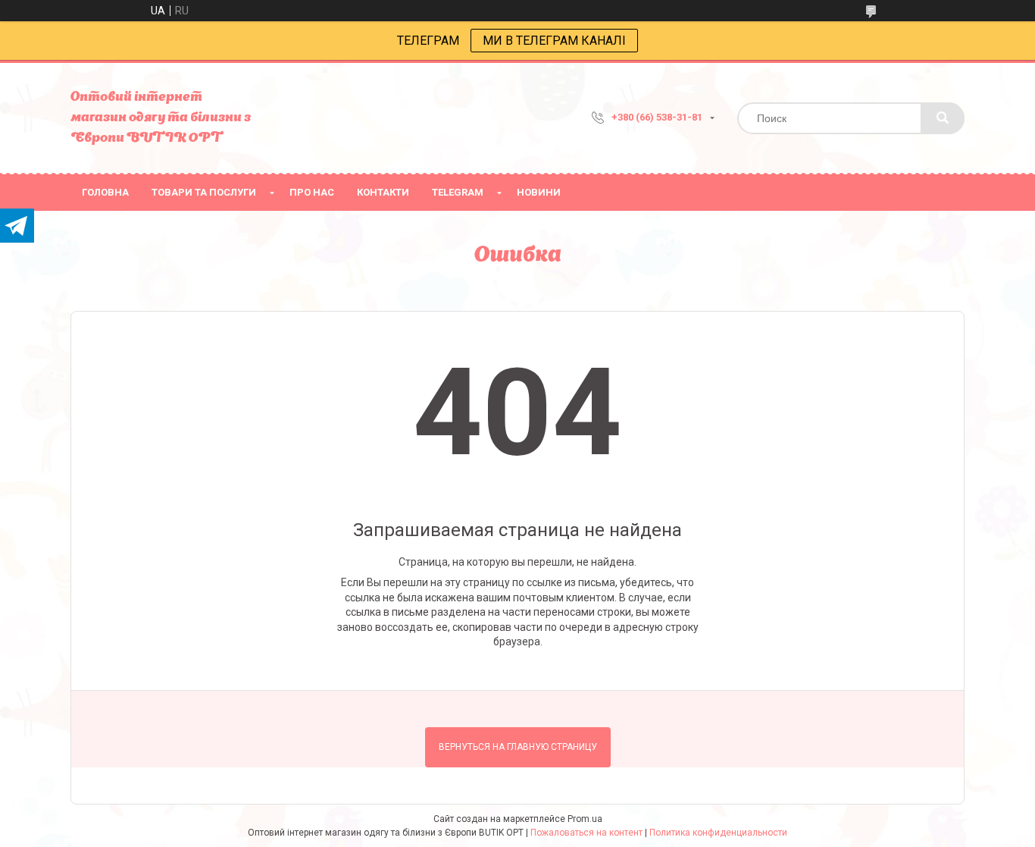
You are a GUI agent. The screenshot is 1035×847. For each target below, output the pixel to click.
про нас (311, 192)
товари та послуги (204, 192)
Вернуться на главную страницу (518, 747)
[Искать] (943, 118)
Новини (539, 192)
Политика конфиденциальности (718, 832)
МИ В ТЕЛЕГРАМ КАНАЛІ (554, 40)
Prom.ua (585, 819)
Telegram (457, 192)
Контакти (383, 192)
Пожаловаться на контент (586, 832)
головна (105, 192)
